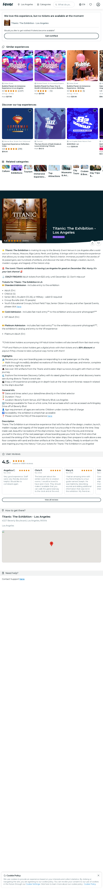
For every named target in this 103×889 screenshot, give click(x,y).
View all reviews (51, 500)
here (19, 306)
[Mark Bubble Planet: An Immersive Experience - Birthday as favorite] (94, 52)
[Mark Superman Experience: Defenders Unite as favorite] (30, 110)
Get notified (51, 36)
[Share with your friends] (92, 243)
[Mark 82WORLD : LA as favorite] (94, 110)
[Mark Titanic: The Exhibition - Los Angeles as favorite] (98, 243)
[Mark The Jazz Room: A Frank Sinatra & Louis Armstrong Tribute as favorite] (62, 110)
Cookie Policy (90, 884)
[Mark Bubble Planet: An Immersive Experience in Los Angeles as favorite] (30, 52)
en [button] (83, 4)
